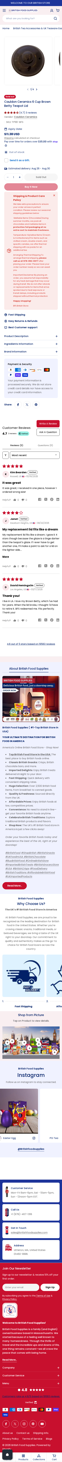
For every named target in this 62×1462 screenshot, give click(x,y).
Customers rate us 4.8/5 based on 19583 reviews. (31, 1396)
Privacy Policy (10, 1439)
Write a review (48, 423)
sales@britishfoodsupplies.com (29, 1232)
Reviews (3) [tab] (16, 445)
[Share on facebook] (40, 499)
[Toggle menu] (4, 10)
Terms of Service (32, 1439)
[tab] (28, 670)
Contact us (22, 1433)
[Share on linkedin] (58, 499)
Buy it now (31, 187)
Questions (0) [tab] (45, 445)
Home (5, 28)
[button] (11, 112)
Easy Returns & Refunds (22, 321)
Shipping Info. (41, 1433)
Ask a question (48, 432)
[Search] (55, 18)
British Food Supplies (23, 1445)
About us (7, 1433)
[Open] (7, 1454)
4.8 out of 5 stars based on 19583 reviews (31, 644)
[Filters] (5, 455)
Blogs (49, 1439)
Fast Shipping (16, 314)
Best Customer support (22, 327)
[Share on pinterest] (52, 499)
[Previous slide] (28, 89)
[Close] (54, 195)
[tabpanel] (31, 782)
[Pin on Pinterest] (36, 404)
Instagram (31, 1075)
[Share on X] (27, 404)
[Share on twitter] (46, 499)
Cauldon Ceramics (25, 117)
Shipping (9, 138)
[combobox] (31, 18)
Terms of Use (43, 1295)
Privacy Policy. (9, 1299)
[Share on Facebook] (18, 404)
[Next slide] (36, 89)
